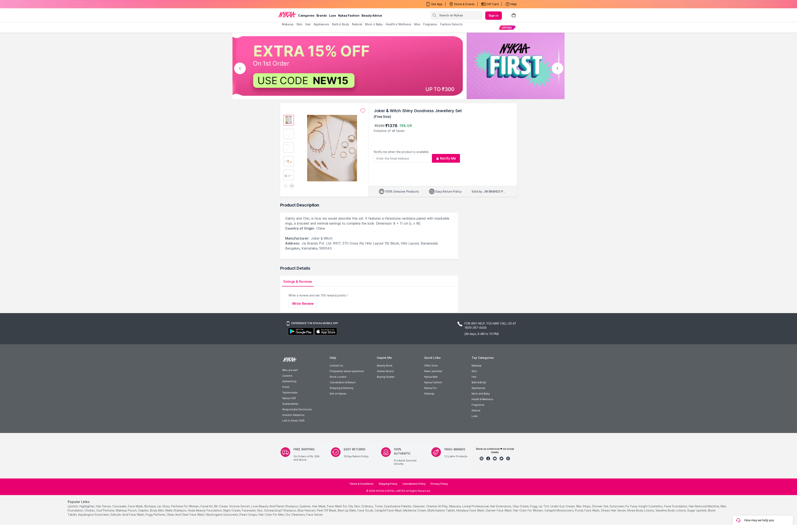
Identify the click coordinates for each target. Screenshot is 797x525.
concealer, (119, 506)
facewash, (249, 510)
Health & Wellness (482, 399)
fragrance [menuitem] (430, 24)
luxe (332, 15)
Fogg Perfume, (155, 514)
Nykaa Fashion (348, 15)
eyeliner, (305, 506)
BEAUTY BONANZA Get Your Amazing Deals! (315, 4)
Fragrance (478, 404)
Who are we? (290, 370)
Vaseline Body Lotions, (670, 510)
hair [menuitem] (308, 24)
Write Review (303, 303)
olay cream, (521, 506)
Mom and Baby (481, 393)
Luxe (474, 416)
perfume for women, (185, 506)
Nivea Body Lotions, (641, 510)
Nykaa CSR (289, 398)
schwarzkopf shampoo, (280, 510)
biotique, (150, 506)
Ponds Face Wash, (587, 510)
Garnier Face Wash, (499, 510)
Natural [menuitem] (357, 24)
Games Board (385, 371)
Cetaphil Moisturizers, (559, 510)
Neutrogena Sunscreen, (222, 514)
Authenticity (289, 381)
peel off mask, (327, 510)
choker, (89, 510)
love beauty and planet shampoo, (275, 506)
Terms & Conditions (361, 483)
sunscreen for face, (624, 506)
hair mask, (319, 506)
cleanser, (419, 506)
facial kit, (206, 506)
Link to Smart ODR (293, 420)
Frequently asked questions (347, 371)
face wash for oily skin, (344, 506)
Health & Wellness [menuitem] (398, 24)
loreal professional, (475, 506)
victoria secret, (239, 506)
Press (286, 387)
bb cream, (221, 506)
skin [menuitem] (299, 24)
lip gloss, (163, 506)
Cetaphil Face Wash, (388, 510)
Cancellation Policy (414, 483)
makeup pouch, (126, 510)
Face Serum (314, 514)
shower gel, (600, 506)
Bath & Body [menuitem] (340, 24)
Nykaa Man (431, 376)
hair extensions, (501, 506)
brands (322, 15)
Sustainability (290, 403)
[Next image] (292, 186)
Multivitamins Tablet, (441, 510)
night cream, (232, 510)
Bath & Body (479, 382)
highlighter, (87, 506)
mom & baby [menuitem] (374, 24)
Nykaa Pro (430, 388)
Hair (474, 376)
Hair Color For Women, (528, 510)
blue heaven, (307, 510)
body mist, (157, 510)
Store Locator (338, 376)
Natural (476, 410)
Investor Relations (293, 415)
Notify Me (448, 158)
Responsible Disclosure (297, 409)
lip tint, (544, 506)
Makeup (477, 365)
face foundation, (676, 506)
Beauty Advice (372, 15)
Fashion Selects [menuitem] (451, 24)
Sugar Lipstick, (697, 510)
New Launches (433, 371)
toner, (379, 506)
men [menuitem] (417, 24)
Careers (287, 375)
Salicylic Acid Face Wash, (127, 514)
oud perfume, (105, 510)
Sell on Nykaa (338, 393)
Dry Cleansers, (296, 514)
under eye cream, (562, 506)
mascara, (455, 506)
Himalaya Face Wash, (470, 510)
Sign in (494, 15)
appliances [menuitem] (321, 24)
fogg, (534, 506)
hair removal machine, (704, 506)
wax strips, (583, 506)
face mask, (136, 506)
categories (306, 15)
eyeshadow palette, (398, 506)
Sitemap (429, 393)
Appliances (478, 388)
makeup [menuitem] (287, 24)
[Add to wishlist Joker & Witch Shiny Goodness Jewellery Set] (362, 110)
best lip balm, (347, 510)
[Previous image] (286, 186)
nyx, (260, 510)
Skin (474, 371)
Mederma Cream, (415, 510)
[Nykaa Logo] (287, 14)
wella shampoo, (176, 510)
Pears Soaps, (249, 514)
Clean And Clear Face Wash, (185, 514)
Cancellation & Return (343, 382)
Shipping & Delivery (341, 388)
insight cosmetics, (651, 506)
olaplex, (143, 510)
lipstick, (73, 506)
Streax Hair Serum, (613, 510)
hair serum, (103, 506)
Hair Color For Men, (271, 514)
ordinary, (367, 506)
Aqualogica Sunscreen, (94, 514)
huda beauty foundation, (205, 510)
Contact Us (336, 365)
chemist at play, (437, 506)
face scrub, (365, 510)
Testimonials (290, 392)
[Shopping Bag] (513, 15)
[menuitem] (507, 27)
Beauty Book (384, 365)
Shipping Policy (388, 483)
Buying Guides (386, 376)
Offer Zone (431, 365)
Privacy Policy (439, 483)
